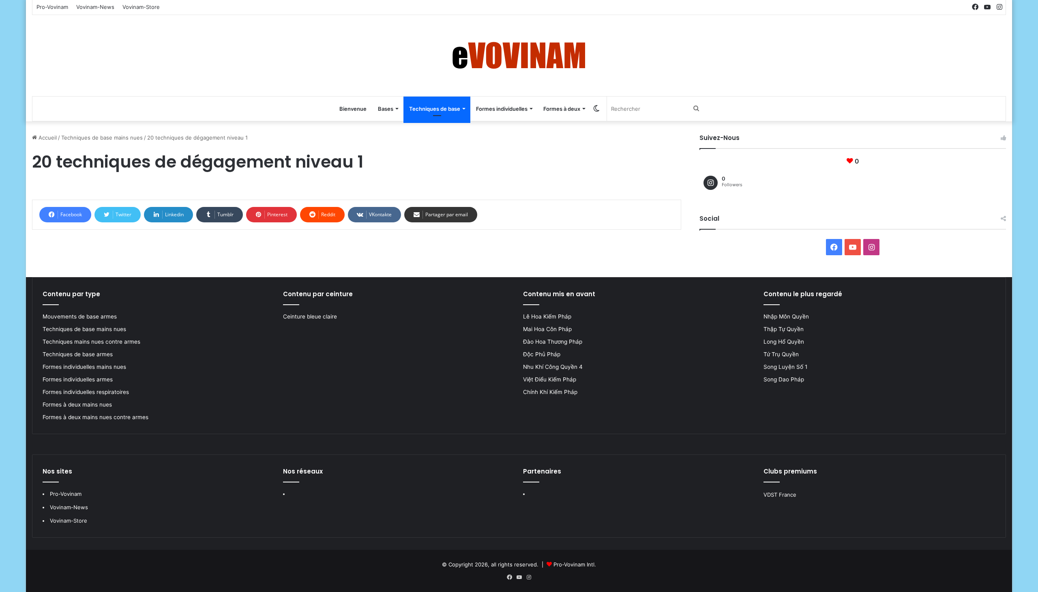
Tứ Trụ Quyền (781, 354)
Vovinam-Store (141, 7)
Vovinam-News (95, 7)
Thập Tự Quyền (783, 329)
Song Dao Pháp (783, 379)
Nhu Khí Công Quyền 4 (553, 367)
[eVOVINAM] (519, 55)
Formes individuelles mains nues (84, 367)
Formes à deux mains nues (77, 404)
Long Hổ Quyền (783, 341)
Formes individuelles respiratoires (86, 392)
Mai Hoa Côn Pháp (548, 329)
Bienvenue (353, 108)
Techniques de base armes (78, 354)
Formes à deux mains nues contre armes (95, 417)
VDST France (779, 494)
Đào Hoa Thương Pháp (552, 341)
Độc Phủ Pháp (541, 354)
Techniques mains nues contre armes (91, 341)
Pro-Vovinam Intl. (574, 564)
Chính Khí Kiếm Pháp (550, 392)
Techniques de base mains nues (102, 137)
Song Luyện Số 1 (785, 367)
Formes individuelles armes (78, 379)
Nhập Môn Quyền (786, 316)
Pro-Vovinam (52, 7)
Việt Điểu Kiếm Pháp (549, 379)
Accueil (47, 137)
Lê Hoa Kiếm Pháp (548, 316)
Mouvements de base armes (80, 316)
